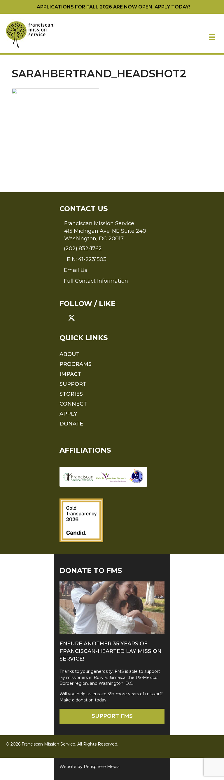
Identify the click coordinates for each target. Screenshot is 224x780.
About (70, 354)
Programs (76, 364)
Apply (68, 414)
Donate (71, 424)
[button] (63, 317)
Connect (73, 404)
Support (73, 384)
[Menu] (212, 37)
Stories (71, 394)
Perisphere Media (102, 766)
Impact (70, 374)
